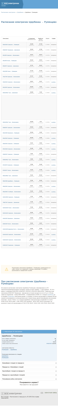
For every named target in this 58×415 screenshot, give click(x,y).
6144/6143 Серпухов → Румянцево (11, 138)
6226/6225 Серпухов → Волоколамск (12, 239)
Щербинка (50, 294)
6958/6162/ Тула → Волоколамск (11, 159)
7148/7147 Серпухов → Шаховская (11, 202)
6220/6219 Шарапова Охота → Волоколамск (13, 229)
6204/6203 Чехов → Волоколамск (11, 207)
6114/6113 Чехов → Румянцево (10, 60)
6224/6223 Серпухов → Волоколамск (12, 234)
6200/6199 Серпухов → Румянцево (11, 197)
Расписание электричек (8, 12)
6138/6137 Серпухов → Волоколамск (11, 127)
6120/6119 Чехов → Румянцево (10, 71)
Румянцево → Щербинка (9, 349)
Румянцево (5, 357)
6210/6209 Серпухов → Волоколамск (12, 213)
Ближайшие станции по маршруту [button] (13, 363)
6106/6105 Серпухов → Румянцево (11, 44)
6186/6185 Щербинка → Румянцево (11, 181)
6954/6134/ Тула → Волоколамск (11, 122)
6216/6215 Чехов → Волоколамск (10, 223)
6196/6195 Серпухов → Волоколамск (11, 186)
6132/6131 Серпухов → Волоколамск (11, 87)
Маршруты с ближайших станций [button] (12, 367)
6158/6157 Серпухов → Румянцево (11, 154)
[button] (29, 331)
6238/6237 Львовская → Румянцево (11, 245)
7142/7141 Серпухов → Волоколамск (11, 76)
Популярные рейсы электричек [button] (12, 379)
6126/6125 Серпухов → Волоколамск (11, 82)
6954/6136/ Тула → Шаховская (10, 92)
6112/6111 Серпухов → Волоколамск (11, 55)
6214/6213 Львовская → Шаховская (11, 218)
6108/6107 (49, 343)
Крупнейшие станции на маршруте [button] (13, 371)
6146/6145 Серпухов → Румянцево (11, 143)
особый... (53, 92)
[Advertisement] (29, 315)
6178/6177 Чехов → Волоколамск (10, 170)
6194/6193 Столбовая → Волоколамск (12, 191)
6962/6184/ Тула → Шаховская (10, 175)
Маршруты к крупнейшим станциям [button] (13, 375)
